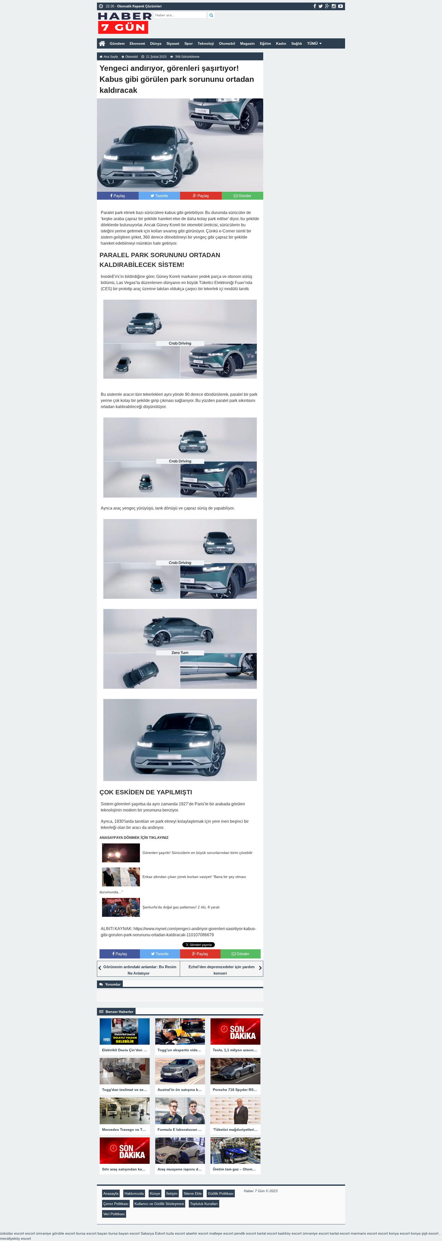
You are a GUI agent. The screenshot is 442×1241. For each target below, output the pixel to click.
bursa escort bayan (91, 1233)
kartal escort (267, 1233)
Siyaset (173, 43)
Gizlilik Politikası (221, 1193)
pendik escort (245, 1233)
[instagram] (334, 6)
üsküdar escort (12, 1233)
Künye (155, 1193)
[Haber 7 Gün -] (124, 22)
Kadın (281, 43)
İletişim (172, 1193)
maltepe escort (221, 1233)
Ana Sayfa (111, 57)
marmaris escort (364, 1233)
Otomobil (227, 43)
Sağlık (296, 43)
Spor (188, 43)
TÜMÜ (312, 43)
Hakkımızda (134, 1193)
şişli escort (430, 1233)
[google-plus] (327, 6)
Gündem (117, 43)
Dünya (155, 43)
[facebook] (314, 6)
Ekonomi (137, 43)
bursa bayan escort (124, 1233)
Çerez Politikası (115, 1204)
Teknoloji (206, 43)
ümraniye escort (316, 1233)
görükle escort (63, 1233)
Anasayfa (110, 1193)
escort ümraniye (38, 1233)
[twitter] (320, 6)
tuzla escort (175, 1233)
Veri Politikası (114, 1214)
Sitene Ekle (193, 1193)
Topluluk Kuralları (204, 1204)
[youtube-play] (340, 6)
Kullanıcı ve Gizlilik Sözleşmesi (159, 1204)
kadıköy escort (290, 1233)
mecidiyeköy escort (15, 1238)
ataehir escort (197, 1233)
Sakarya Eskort (153, 1233)
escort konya (388, 1233)
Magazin (247, 43)
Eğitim (265, 43)
